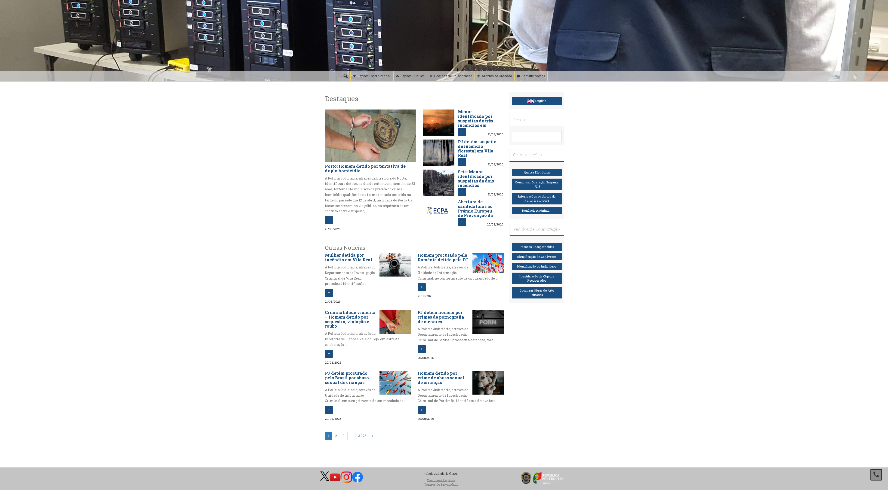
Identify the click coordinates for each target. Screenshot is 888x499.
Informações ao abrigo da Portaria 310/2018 (536, 198)
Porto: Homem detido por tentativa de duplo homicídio (365, 168)
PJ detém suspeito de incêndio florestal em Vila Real (477, 148)
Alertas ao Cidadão (497, 76)
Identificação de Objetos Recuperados (536, 278)
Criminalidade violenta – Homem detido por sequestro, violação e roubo (350, 319)
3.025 (362, 436)
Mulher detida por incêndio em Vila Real (348, 257)
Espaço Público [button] (413, 76)
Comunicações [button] (533, 76)
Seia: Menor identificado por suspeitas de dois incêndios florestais (476, 181)
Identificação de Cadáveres (537, 257)
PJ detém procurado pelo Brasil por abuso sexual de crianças (347, 377)
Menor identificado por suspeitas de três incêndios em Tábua (475, 121)
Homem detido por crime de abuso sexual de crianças (441, 377)
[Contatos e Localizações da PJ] (876, 475)
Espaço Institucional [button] (374, 76)
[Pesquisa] (345, 76)
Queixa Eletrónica (537, 172)
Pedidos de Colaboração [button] (453, 76)
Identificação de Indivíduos (536, 266)
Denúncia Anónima (537, 210)
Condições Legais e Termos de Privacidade (441, 482)
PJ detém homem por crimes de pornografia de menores (441, 317)
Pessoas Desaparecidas (537, 247)
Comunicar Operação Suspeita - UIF (536, 184)
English (540, 101)
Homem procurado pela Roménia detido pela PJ (443, 257)
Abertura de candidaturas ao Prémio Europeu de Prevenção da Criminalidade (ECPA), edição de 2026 (476, 215)
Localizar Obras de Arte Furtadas (537, 292)
